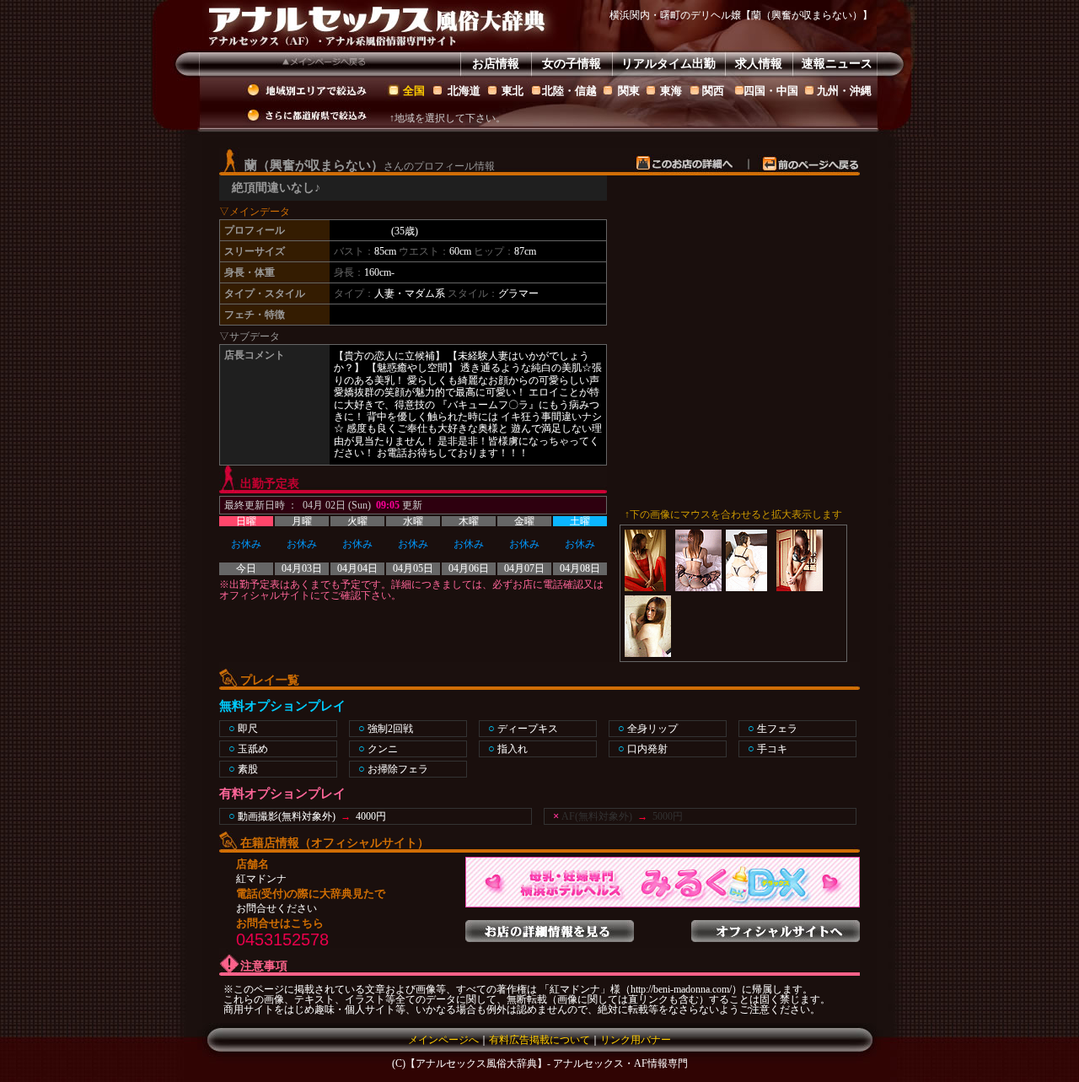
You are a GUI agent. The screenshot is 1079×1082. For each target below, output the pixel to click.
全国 (414, 90)
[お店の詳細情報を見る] (549, 926)
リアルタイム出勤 (668, 63)
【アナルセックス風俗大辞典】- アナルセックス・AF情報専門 (546, 1063)
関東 (629, 90)
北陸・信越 (569, 90)
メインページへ (443, 1040)
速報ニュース (837, 63)
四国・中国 (770, 90)
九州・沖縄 (844, 90)
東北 (512, 90)
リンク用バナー (635, 1040)
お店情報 (495, 63)
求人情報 (758, 63)
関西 (713, 90)
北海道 (464, 90)
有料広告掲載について (539, 1040)
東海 (671, 90)
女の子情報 (571, 63)
